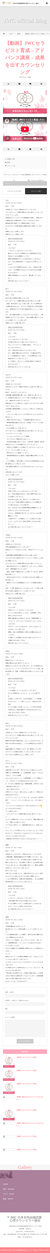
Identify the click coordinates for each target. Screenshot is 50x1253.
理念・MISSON (8, 1189)
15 (14, 166)
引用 (12, 206)
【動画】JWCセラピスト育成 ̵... (26, 1057)
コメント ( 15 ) (36, 191)
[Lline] (30, 84)
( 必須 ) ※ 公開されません (17, 1000)
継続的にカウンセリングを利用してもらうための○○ (36, 176)
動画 (29, 77)
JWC (13, 159)
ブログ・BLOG (8, 1194)
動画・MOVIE (8, 1199)
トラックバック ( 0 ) (14, 191)
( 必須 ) (9, 992)
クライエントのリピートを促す (14, 176)
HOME (5, 1184)
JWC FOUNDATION (15, 239)
